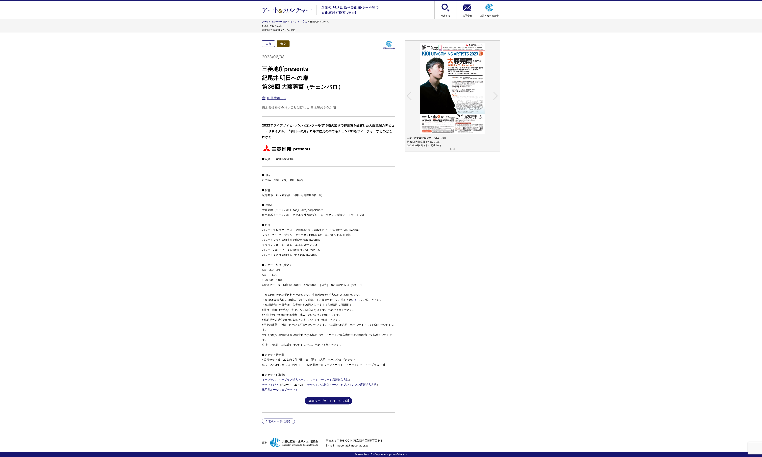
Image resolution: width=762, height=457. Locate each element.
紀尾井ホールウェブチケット (280, 389)
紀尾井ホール (276, 98)
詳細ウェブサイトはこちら (326, 401)
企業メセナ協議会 (489, 15)
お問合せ (467, 15)
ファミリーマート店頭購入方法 (329, 379)
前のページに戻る (279, 421)
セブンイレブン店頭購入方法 (359, 384)
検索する (445, 15)
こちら (356, 299)
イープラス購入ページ (292, 379)
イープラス (269, 379)
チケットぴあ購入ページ (322, 384)
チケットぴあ (270, 384)
